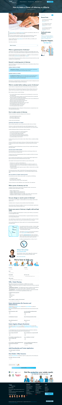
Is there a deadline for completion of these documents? (17, 299)
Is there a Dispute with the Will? (13, 332)
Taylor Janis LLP (12, 402)
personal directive (16, 55)
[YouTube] (46, 401)
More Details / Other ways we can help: (14, 357)
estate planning (22, 32)
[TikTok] (52, 401)
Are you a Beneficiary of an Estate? (29, 337)
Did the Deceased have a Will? (13, 311)
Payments (46, 387)
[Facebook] (48, 401)
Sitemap (16, 402)
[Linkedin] (49, 401)
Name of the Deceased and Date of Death (30, 316)
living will (27, 55)
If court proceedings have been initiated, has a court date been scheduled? (30, 343)
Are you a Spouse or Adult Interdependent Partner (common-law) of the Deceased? (16, 343)
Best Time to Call (26, 274)
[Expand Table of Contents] (37, 45)
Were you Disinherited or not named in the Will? (31, 332)
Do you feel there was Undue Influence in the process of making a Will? (15, 338)
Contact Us (46, 386)
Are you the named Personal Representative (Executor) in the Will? (30, 312)
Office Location (11, 278)
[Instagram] (51, 401)
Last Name (25, 267)
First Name (10, 267)
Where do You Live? (27, 320)
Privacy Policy (47, 388)
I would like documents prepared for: (14, 292)
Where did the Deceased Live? (13, 320)
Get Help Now (50, 1)
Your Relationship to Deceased (13, 316)
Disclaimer (46, 391)
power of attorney (12, 32)
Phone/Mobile (11, 274)
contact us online (23, 232)
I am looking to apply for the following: (14, 350)
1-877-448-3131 (27, 231)
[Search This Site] (52, 15)
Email (9, 271)
